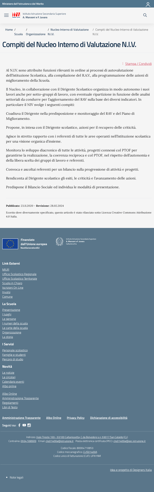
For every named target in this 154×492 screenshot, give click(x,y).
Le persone (9, 319)
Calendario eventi (13, 381)
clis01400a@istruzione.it (59, 441)
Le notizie (8, 372)
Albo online (9, 386)
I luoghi (6, 314)
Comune (7, 296)
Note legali (16, 477)
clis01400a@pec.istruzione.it (129, 441)
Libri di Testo (9, 407)
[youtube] (24, 425)
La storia (7, 337)
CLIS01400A (90, 452)
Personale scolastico (15, 350)
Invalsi (6, 292)
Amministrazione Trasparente (20, 398)
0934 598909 (28, 441)
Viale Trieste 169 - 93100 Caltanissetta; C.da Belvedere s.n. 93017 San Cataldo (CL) (82, 437)
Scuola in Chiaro (12, 283)
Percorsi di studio (12, 359)
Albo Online (9, 393)
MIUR (5, 269)
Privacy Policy (76, 417)
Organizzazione (11, 332)
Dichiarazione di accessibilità (108, 417)
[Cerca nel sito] (145, 15)
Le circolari (8, 377)
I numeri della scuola (15, 323)
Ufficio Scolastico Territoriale (19, 278)
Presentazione (11, 310)
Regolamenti (10, 402)
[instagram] (29, 425)
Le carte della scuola (15, 328)
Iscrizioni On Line (12, 287)
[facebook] (19, 425)
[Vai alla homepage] (16, 15)
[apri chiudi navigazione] (6, 15)
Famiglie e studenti (14, 354)
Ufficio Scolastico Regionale (19, 274)
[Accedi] (148, 4)
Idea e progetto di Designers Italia (131, 470)
